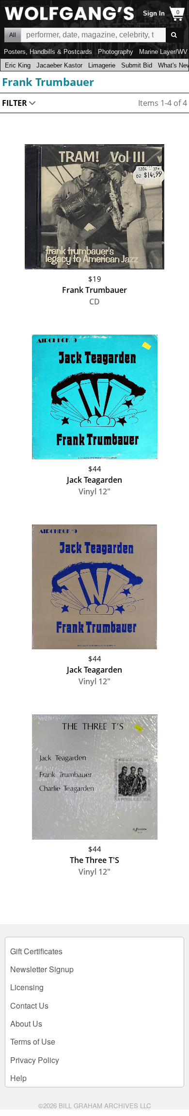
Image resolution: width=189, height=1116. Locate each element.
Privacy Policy (34, 1059)
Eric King (18, 65)
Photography (115, 51)
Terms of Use (32, 1041)
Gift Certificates (36, 951)
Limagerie (101, 65)
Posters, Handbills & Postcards (48, 51)
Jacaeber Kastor (59, 65)
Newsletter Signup (42, 969)
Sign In (154, 13)
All (12, 35)
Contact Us (29, 1005)
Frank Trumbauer (48, 81)
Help (18, 1077)
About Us (26, 1023)
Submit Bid (136, 65)
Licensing (27, 987)
